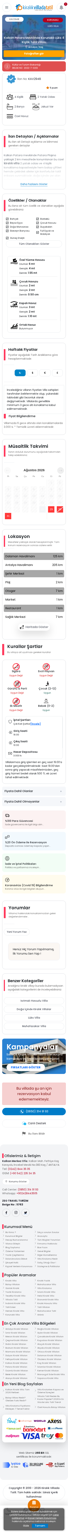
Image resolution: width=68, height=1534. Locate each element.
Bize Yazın (42, 1247)
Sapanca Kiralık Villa (47, 1378)
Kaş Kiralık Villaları (46, 1363)
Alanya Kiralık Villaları (16, 1378)
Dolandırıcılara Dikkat (16, 1258)
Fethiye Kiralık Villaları (16, 1359)
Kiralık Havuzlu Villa (47, 1303)
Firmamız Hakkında (47, 1243)
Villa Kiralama (44, 1288)
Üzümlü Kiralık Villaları (16, 1370)
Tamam (40, 1526)
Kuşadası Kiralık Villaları (49, 1340)
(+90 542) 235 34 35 (23, 1173)
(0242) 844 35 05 (19, 1169)
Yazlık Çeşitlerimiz (14, 1255)
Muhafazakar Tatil (46, 1310)
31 (8, 516)
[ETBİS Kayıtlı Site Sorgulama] (55, 1465)
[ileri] (60, 470)
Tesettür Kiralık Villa (15, 1295)
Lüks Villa (34, 1017)
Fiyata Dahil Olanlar (19, 791)
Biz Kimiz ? (10, 1232)
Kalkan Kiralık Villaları (16, 1363)
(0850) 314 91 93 (28, 1189)
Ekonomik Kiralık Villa (48, 1299)
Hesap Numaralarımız (16, 1239)
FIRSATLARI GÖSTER (26, 1067)
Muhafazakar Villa (34, 1026)
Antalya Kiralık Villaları (16, 1329)
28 (42, 509)
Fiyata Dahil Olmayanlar (22, 801)
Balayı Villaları (12, 1284)
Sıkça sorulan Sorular (48, 1232)
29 (51, 509)
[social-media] (6, 1213)
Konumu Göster (18, 1181)
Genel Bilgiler (44, 1251)
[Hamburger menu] (6, 7)
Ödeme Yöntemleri (14, 1251)
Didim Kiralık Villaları (15, 1344)
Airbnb (40, 1314)
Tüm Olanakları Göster (34, 244)
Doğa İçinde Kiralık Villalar (34, 1009)
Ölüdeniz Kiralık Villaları (49, 1359)
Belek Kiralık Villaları (15, 1374)
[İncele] (35, 724)
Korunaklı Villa (12, 1314)
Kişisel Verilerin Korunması (18, 1266)
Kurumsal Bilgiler (13, 1236)
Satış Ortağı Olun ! (46, 1262)
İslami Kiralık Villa (46, 1292)
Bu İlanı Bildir (36, 1133)
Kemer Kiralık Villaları (48, 1370)
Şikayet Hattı (11, 1262)
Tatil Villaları (43, 1307)
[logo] (34, 7)
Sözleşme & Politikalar (48, 1266)
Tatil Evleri (10, 1307)
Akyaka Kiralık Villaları (48, 1347)
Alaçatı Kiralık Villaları (48, 1344)
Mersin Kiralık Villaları (16, 1336)
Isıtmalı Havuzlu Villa (34, 1001)
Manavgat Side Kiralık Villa (51, 1374)
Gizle (26, 1526)
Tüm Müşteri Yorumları (48, 1239)
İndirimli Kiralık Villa (15, 1303)
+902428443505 (27, 1193)
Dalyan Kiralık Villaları (16, 1355)
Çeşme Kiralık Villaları (16, 1340)
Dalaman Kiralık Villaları (49, 1355)
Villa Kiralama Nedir (47, 1258)
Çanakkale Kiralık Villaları (50, 1336)
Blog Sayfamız (12, 1247)
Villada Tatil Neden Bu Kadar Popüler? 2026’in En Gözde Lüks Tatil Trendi (50, 1399)
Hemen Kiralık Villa (14, 1310)
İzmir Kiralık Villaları (15, 1332)
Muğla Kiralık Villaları (48, 1329)
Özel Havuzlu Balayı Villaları (51, 1407)
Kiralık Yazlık (43, 1280)
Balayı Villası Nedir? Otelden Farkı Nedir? (15, 1399)
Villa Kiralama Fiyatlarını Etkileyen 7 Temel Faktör (17, 1407)
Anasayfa (42, 1236)
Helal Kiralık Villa (45, 1295)
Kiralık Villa (11, 1280)
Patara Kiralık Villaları (16, 1366)
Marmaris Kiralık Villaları (17, 1351)
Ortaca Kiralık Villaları (48, 1351)
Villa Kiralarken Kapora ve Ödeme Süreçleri (50, 1391)
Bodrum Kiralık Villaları (16, 1347)
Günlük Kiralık (12, 1288)
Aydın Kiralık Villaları (47, 1332)
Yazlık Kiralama (13, 1292)
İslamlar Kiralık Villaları (49, 1366)
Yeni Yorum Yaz (17, 932)
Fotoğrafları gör (34, 53)
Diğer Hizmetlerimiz (47, 1255)
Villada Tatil (11, 1299)
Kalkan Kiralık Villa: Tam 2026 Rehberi (17, 1391)
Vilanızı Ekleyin (12, 1243)
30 (59, 509)
